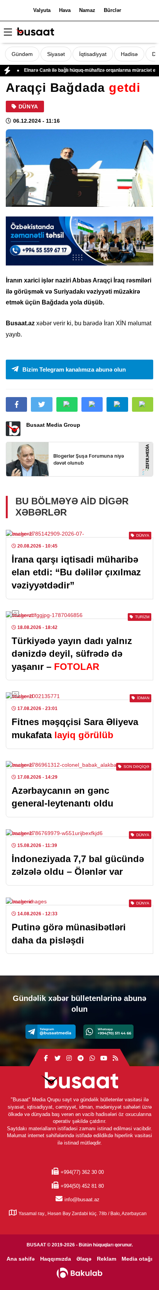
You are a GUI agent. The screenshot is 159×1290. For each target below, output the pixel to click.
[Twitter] (57, 1058)
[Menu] (7, 32)
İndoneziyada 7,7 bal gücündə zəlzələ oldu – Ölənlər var (78, 865)
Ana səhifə (21, 1259)
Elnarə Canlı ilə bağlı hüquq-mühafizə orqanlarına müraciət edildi (81, 70)
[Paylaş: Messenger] (92, 404)
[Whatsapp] (108, 1032)
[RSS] (115, 1058)
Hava (65, 10)
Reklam (106, 1259)
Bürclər (112, 10)
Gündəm (22, 54)
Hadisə (129, 54)
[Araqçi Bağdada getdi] (79, 168)
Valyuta (42, 10)
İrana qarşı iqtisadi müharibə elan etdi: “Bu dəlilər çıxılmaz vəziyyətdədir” (76, 572)
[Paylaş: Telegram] (117, 404)
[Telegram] (50, 1032)
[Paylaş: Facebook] (16, 404)
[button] (142, 404)
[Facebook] (46, 1058)
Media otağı (137, 1259)
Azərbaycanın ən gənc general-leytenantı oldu (62, 797)
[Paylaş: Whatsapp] (67, 404)
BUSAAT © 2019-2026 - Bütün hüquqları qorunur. (80, 1245)
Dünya (28, 106)
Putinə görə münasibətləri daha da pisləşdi (69, 933)
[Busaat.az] (34, 32)
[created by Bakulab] (79, 1273)
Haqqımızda (55, 1259)
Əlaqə (83, 1259)
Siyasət (56, 54)
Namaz (87, 10)
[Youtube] (104, 1058)
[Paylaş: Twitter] (41, 404)
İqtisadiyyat (93, 54)
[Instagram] (69, 1058)
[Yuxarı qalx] (137, 1268)
